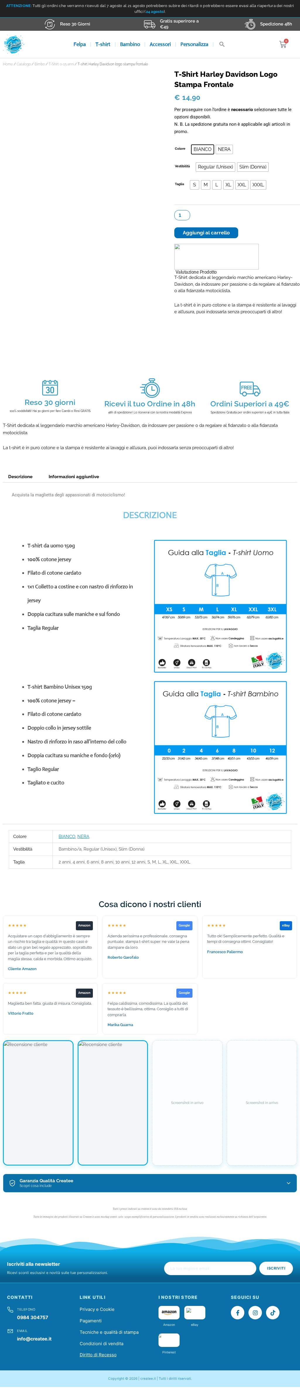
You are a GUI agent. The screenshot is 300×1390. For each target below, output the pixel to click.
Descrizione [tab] (20, 476)
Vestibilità (182, 166)
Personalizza (194, 44)
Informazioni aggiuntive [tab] (74, 476)
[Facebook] (237, 1312)
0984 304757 (32, 1317)
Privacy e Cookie (97, 1309)
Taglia (179, 184)
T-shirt (103, 44)
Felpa (80, 44)
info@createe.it (34, 1339)
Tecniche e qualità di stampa (109, 1332)
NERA (83, 836)
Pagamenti (91, 1320)
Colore (180, 149)
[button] (222, 44)
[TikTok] (272, 1312)
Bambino (130, 44)
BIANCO (67, 836)
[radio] (203, 149)
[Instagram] (255, 1312)
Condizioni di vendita (101, 1343)
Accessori (160, 44)
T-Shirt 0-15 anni (61, 64)
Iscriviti (276, 1268)
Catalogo (24, 64)
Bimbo (40, 64)
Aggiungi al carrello (206, 233)
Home (8, 64)
